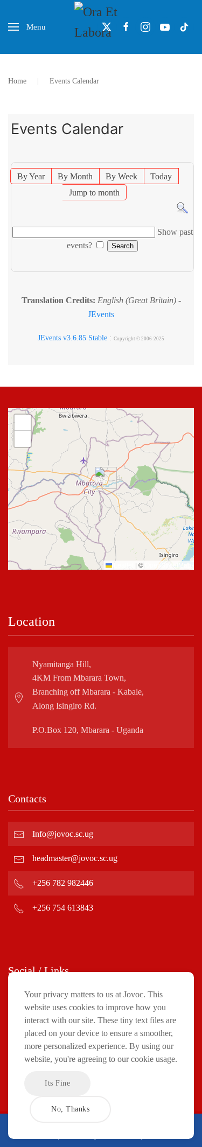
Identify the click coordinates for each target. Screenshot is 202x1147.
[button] (27, 27)
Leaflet (123, 564)
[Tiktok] (184, 27)
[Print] (188, 156)
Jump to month (94, 192)
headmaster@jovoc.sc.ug (74, 858)
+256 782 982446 (62, 882)
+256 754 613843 (62, 907)
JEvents (101, 314)
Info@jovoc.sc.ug (62, 833)
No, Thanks (70, 1109)
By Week (121, 176)
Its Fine (57, 1083)
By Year (31, 176)
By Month (75, 176)
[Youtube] (165, 27)
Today (161, 176)
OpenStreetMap (168, 564)
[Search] (182, 207)
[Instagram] (145, 27)
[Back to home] (101, 27)
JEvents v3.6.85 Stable (72, 338)
